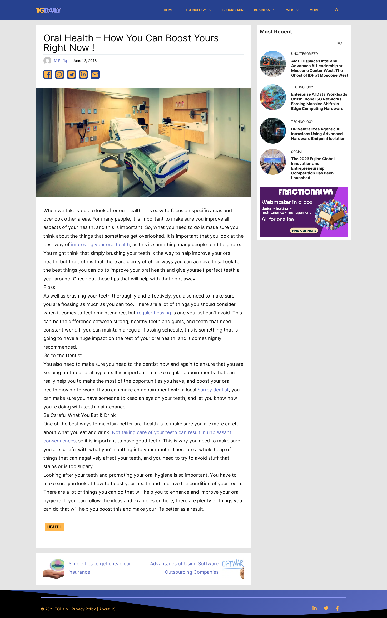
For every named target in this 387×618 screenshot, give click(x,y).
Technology (195, 10)
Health (54, 527)
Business (262, 10)
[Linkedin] (314, 608)
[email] (95, 74)
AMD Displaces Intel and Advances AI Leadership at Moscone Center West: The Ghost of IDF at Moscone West (319, 68)
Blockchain (233, 10)
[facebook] (47, 74)
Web (289, 10)
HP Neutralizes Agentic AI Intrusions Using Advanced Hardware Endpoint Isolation (318, 133)
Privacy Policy (84, 609)
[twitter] (71, 74)
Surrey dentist (213, 389)
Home (168, 10)
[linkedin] (83, 74)
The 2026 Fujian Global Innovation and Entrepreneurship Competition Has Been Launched (313, 168)
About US (107, 609)
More (314, 10)
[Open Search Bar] (337, 10)
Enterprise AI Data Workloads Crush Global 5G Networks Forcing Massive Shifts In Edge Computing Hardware (319, 101)
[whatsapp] (59, 74)
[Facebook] (337, 608)
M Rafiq (60, 60)
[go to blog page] (340, 43)
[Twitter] (326, 608)
